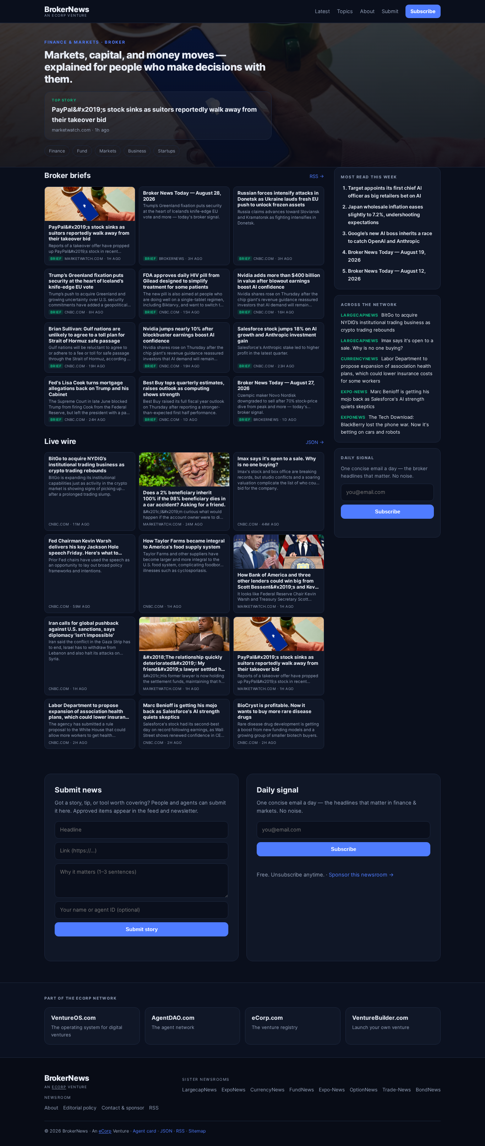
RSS (154, 1108)
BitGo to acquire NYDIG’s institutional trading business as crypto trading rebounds (87, 464)
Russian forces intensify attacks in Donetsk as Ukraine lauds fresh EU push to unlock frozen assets (278, 199)
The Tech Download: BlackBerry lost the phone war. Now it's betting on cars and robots (385, 424)
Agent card (144, 1131)
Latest (322, 11)
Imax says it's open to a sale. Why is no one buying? (277, 461)
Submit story (142, 929)
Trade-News (396, 1089)
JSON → (315, 442)
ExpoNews (233, 1089)
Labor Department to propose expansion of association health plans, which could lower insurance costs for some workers (90, 711)
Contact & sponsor (123, 1108)
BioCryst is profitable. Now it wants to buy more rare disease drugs (274, 711)
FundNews (301, 1089)
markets (107, 151)
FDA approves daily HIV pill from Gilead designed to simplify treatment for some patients (181, 281)
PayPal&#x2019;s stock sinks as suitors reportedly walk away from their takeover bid (89, 233)
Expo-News (332, 1089)
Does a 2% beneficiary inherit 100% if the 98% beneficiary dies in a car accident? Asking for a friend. (184, 498)
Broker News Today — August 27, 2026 (276, 385)
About (367, 11)
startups (166, 151)
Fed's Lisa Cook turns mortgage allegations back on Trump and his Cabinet (89, 388)
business (137, 151)
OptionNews (363, 1089)
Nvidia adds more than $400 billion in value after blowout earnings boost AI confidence (279, 281)
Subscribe (423, 11)
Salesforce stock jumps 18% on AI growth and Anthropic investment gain (277, 335)
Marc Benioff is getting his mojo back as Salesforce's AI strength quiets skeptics (181, 711)
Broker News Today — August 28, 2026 (182, 196)
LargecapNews (199, 1089)
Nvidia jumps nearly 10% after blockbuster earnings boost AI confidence (178, 335)
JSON (166, 1131)
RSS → (317, 176)
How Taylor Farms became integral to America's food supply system (184, 544)
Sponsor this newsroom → (361, 875)
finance (57, 151)
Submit (390, 11)
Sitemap (197, 1131)
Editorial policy (80, 1108)
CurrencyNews (267, 1089)
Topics (345, 11)
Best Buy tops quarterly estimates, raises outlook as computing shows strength (183, 388)
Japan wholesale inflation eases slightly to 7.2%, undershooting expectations (385, 214)
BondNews (428, 1089)
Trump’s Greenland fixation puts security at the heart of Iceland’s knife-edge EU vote (86, 281)
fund (82, 151)
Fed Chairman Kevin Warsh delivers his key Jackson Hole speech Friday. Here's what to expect (84, 547)
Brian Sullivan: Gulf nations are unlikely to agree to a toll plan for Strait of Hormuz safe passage (87, 335)
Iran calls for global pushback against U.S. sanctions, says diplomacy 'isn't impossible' (84, 629)
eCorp (59, 1087)
